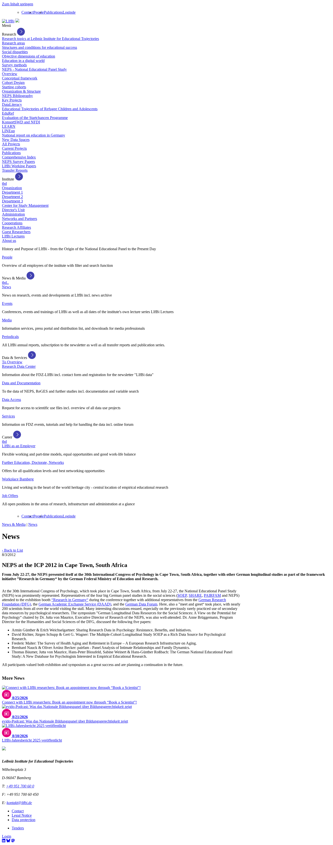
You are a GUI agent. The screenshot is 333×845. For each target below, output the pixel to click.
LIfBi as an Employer (18, 446)
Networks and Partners (19, 219)
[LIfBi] (8, 21)
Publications (53, 12)
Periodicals (10, 337)
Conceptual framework (19, 78)
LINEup (8, 131)
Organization (12, 188)
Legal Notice (22, 815)
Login (67, 12)
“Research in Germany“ (69, 600)
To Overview (12, 362)
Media (7, 320)
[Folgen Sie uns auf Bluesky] (8, 841)
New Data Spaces (15, 140)
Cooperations (12, 223)
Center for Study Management (25, 205)
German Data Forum (141, 604)
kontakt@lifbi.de (19, 803)
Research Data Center (19, 366)
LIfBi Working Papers (19, 166)
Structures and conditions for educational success (39, 47)
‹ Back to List (12, 550)
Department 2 (12, 197)
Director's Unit (13, 210)
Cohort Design (13, 82)
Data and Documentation (21, 383)
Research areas (13, 43)
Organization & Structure (21, 91)
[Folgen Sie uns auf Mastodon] (13, 841)
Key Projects (12, 100)
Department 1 (12, 192)
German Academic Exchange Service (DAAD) (75, 604)
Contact (27, 12)
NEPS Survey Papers (18, 161)
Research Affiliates (16, 227)
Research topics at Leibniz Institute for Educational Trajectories (50, 39)
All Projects (11, 144)
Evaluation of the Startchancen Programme (35, 118)
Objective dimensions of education (28, 56)
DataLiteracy (12, 104)
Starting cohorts (14, 87)
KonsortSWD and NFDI (21, 122)
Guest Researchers (16, 232)
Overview (9, 74)
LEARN (8, 126)
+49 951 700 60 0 (20, 786)
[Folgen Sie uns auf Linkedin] (3, 841)
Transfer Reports (15, 170)
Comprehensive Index (19, 157)
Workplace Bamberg (18, 479)
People (38, 12)
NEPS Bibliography (17, 96)
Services (8, 416)
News (6, 287)
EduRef (8, 113)
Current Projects (14, 148)
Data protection (23, 820)
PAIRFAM (212, 595)
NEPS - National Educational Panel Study (34, 69)
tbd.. (5, 282)
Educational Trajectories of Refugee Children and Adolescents (50, 109)
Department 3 (12, 201)
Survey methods (14, 65)
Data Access (11, 400)
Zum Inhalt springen (17, 4)
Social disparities (15, 52)
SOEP (182, 595)
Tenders (18, 828)
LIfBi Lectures (13, 236)
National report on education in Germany (33, 135)
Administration (13, 214)
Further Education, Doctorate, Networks (33, 462)
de (74, 12)
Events (7, 303)
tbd (4, 183)
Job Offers (10, 496)
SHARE (195, 595)
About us (9, 241)
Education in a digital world (23, 61)
